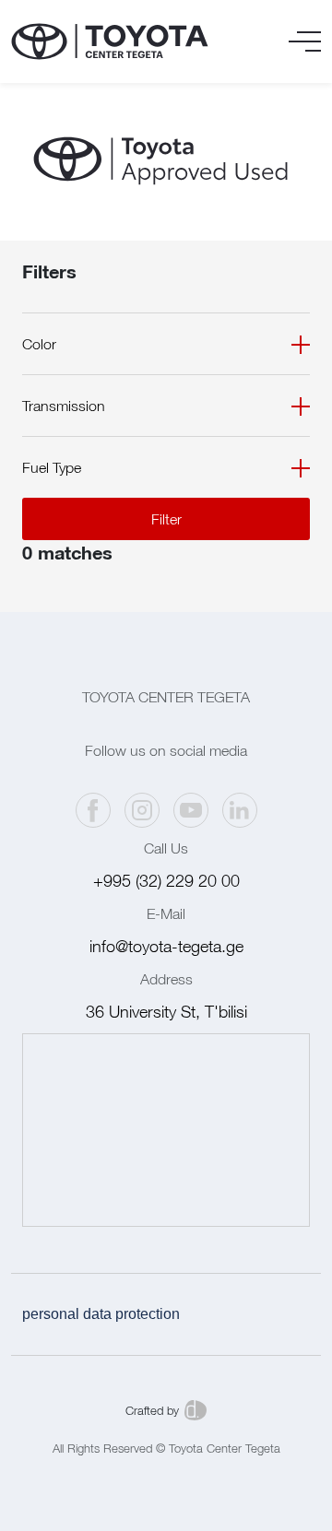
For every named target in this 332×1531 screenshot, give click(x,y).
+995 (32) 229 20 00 (166, 880)
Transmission (63, 405)
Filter (166, 519)
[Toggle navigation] (305, 41)
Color (39, 344)
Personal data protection (101, 1314)
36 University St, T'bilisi (166, 1011)
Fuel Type (51, 467)
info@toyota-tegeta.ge (166, 946)
